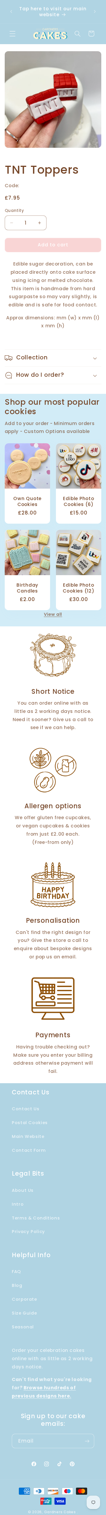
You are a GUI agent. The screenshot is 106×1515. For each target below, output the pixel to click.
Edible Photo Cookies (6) (78, 501)
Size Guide (24, 1313)
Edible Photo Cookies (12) (78, 588)
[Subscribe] (87, 1441)
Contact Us (25, 1109)
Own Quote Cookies (27, 501)
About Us (23, 1190)
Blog (17, 1285)
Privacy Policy (28, 1231)
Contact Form (29, 1150)
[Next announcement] (94, 11)
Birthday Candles (27, 588)
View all (53, 614)
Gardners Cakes (60, 1512)
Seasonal (23, 1327)
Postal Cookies (30, 1123)
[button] (12, 33)
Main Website (28, 1136)
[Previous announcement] (11, 11)
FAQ (16, 1272)
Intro (18, 1204)
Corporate (24, 1299)
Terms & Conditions (36, 1218)
